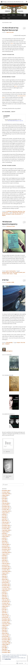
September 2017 (6, 511)
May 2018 (4, 500)
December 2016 (6, 525)
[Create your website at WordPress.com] (14, 1)
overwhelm (8, 214)
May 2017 (4, 517)
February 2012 (5, 600)
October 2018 (5, 492)
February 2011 (5, 616)
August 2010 (5, 625)
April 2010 (4, 631)
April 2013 (4, 577)
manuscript (21, 212)
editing (14, 212)
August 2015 (5, 536)
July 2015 (4, 538)
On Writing (14, 211)
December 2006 (6, 650)
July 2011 (4, 608)
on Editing (8, 211)
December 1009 (6, 652)
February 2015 (5, 544)
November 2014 (6, 549)
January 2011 (5, 617)
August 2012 (5, 590)
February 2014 (5, 563)
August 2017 (5, 512)
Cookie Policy (8, 659)
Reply (15, 273)
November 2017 (6, 508)
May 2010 (4, 630)
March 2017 (5, 520)
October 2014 (5, 551)
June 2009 (4, 647)
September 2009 (6, 643)
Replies (7, 344)
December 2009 (6, 638)
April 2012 (4, 596)
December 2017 (6, 506)
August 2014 (5, 554)
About (8, 15)
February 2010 (5, 635)
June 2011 (4, 609)
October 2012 (5, 587)
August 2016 (5, 531)
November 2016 (6, 527)
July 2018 (4, 497)
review (12, 214)
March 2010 (5, 633)
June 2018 (4, 498)
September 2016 (6, 530)
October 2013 (5, 570)
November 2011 (6, 601)
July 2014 (4, 555)
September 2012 (6, 589)
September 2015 (6, 535)
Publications (19, 15)
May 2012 (4, 595)
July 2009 (4, 646)
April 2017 (4, 519)
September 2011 (6, 604)
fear (17, 212)
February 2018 (5, 503)
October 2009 (5, 641)
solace (11, 273)
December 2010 (6, 619)
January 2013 (5, 582)
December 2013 (6, 566)
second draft (18, 214)
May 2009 (4, 649)
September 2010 (6, 623)
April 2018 (4, 501)
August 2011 (5, 606)
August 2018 (5, 495)
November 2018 (6, 490)
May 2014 (4, 558)
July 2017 (4, 514)
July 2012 (4, 592)
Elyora (15, 86)
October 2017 (5, 509)
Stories (3, 18)
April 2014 (4, 560)
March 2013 (5, 579)
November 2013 (6, 568)
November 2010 (6, 620)
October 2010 (5, 622)
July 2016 (4, 533)
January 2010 (5, 636)
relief (7, 273)
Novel (3, 214)
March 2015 (5, 543)
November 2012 (6, 585)
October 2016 (5, 528)
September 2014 (6, 552)
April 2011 (4, 612)
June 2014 (4, 557)
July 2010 (4, 627)
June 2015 (4, 539)
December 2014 (6, 547)
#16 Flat (5, 280)
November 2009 (6, 639)
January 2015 (5, 546)
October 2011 (5, 603)
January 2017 (5, 523)
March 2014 (5, 562)
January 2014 (5, 565)
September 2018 (6, 493)
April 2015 (4, 541)
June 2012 (4, 593)
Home (3, 15)
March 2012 (5, 598)
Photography (9, 342)
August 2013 (5, 573)
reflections (19, 211)
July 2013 (4, 574)
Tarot (9, 18)
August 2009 (5, 644)
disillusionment (6, 272)
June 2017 (4, 516)
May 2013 (4, 576)
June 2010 (4, 628)
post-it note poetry (11, 271)
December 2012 (6, 584)
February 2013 (5, 581)
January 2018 (5, 504)
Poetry (13, 15)
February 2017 (5, 522)
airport (18, 342)
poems (20, 272)
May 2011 (4, 611)
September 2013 (6, 571)
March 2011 (5, 614)
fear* (12, 43)
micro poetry (16, 272)
